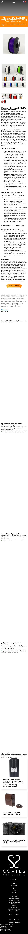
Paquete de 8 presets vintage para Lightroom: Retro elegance (11, 424)
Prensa (14, 887)
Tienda (14, 890)
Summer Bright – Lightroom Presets (12, 534)
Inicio (7, 21)
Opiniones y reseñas (15, 21)
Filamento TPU (5, 311)
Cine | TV (14, 883)
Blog (14, 888)
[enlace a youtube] (18, 919)
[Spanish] (25, 1)
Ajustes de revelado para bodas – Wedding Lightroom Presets (11, 643)
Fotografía (14, 885)
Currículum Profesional (14, 909)
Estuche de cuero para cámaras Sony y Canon (12, 813)
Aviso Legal (14, 904)
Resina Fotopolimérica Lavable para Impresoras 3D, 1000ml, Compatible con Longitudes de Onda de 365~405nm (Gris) (13, 783)
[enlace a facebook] (14, 919)
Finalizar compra (14, 907)
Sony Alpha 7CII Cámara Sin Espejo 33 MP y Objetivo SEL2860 (14, 842)
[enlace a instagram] (10, 919)
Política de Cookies (14, 900)
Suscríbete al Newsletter (14, 922)
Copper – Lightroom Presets (9, 753)
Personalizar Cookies (14, 898)
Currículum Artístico (14, 911)
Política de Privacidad (14, 902)
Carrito (14, 905)
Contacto (14, 892)
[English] (24, 1)
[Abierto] (14, 2)
